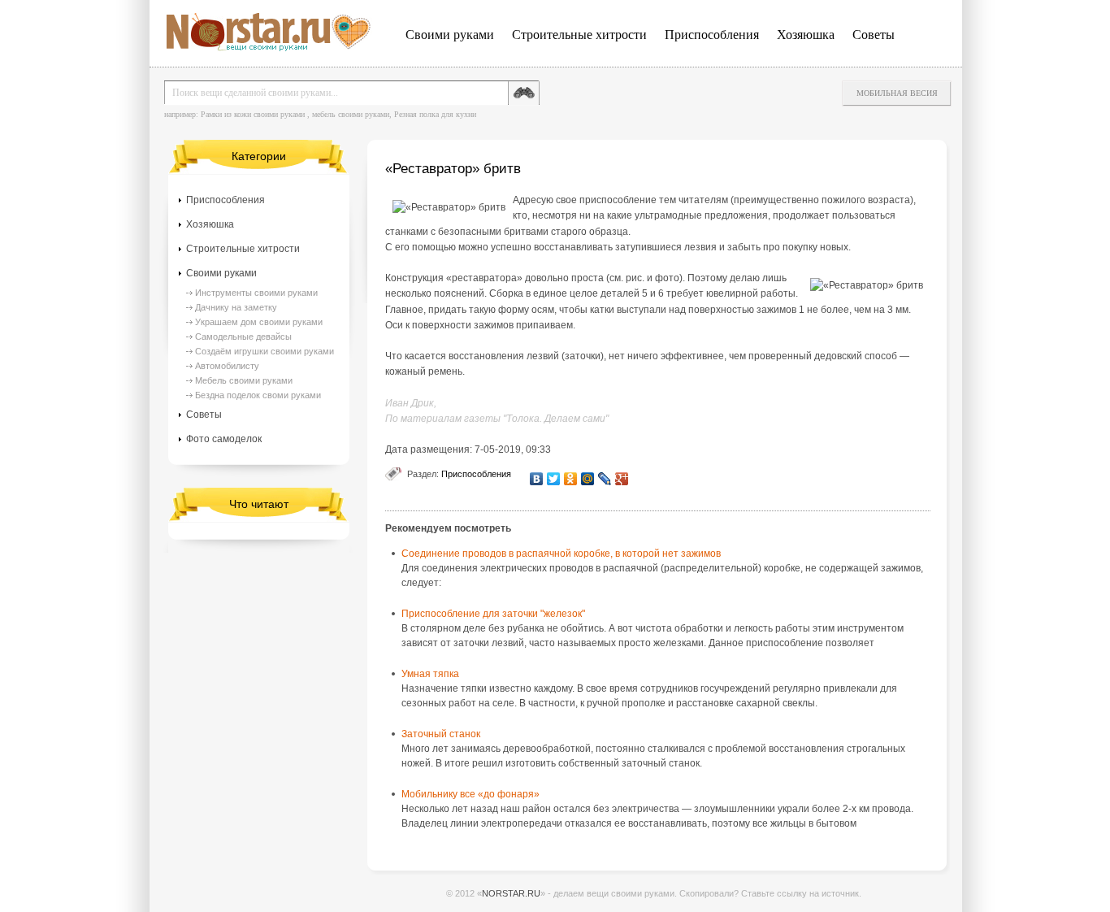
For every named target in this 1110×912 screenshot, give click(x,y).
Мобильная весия (897, 93)
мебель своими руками (350, 114)
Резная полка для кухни (435, 114)
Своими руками (449, 34)
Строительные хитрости (579, 34)
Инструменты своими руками (256, 292)
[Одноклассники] (570, 478)
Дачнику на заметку (236, 307)
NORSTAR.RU (511, 893)
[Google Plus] (622, 478)
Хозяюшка (806, 34)
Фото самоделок (224, 439)
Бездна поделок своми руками (258, 395)
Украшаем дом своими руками (259, 322)
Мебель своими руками (244, 380)
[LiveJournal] (605, 478)
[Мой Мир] (587, 478)
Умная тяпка (430, 674)
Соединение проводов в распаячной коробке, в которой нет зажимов (561, 553)
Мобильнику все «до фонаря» (470, 794)
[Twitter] (553, 478)
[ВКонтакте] (536, 478)
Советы (873, 34)
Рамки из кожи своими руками (253, 114)
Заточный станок (440, 734)
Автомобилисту (227, 366)
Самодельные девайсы (243, 336)
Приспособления (712, 34)
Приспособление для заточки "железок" (493, 613)
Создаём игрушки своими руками (264, 351)
